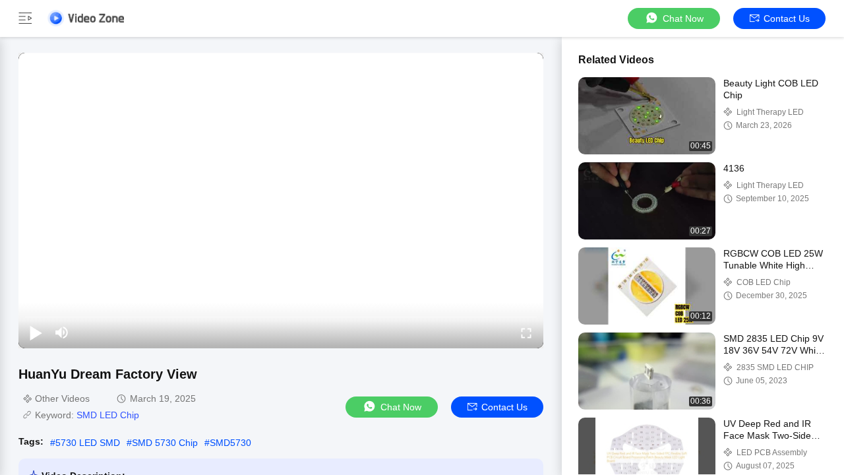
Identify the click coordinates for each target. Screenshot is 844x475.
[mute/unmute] (62, 332)
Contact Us (787, 18)
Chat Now (683, 18)
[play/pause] (35, 332)
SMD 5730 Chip (165, 442)
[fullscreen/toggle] (526, 332)
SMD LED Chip (107, 415)
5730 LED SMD (87, 442)
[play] (280, 200)
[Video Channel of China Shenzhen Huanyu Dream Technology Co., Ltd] (85, 18)
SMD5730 (230, 442)
